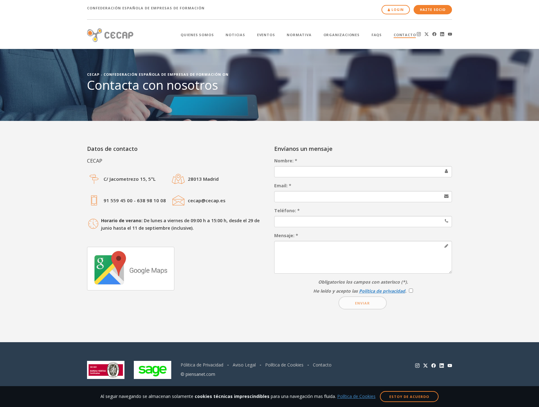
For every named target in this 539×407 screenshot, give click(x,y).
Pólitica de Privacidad (202, 365)
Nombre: (285, 161)
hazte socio (433, 9)
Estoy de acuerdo (409, 396)
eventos (266, 35)
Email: (282, 186)
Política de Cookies (284, 365)
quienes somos (197, 35)
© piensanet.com (198, 374)
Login (397, 9)
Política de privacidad (382, 291)
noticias (235, 35)
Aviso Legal (244, 365)
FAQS (376, 35)
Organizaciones (341, 35)
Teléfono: (287, 210)
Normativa (299, 35)
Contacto (322, 365)
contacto (405, 35)
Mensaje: (286, 235)
